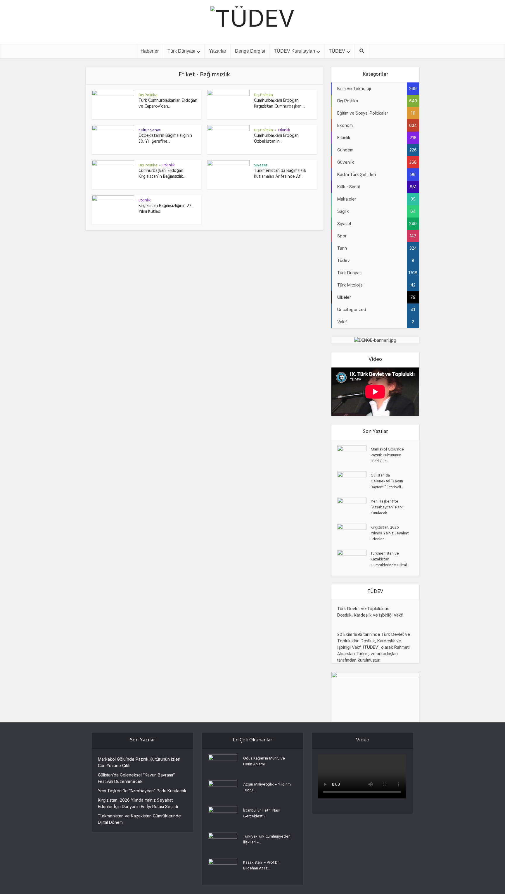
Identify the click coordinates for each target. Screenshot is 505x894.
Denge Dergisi (250, 51)
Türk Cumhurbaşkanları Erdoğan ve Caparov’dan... (168, 104)
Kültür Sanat (149, 129)
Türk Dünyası (181, 51)
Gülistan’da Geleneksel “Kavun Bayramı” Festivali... (387, 481)
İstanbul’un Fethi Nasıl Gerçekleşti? (261, 813)
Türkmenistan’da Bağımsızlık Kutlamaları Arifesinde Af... (280, 174)
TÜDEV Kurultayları (294, 51)
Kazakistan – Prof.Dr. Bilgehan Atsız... (261, 865)
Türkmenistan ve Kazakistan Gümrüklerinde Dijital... (390, 559)
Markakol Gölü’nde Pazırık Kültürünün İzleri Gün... (387, 455)
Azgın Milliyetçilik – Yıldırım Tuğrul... (267, 787)
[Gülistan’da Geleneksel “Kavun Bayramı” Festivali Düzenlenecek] (354, 482)
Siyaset (260, 165)
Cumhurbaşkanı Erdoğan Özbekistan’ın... (276, 139)
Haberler (150, 51)
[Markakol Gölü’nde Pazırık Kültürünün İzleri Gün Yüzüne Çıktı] (354, 456)
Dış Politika (148, 94)
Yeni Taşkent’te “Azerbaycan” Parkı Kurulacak (387, 507)
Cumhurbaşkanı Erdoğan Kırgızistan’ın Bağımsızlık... (162, 174)
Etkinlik (284, 129)
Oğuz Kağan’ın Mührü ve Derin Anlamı (264, 761)
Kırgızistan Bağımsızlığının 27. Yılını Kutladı (165, 209)
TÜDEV (337, 51)
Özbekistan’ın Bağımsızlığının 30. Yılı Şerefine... (165, 139)
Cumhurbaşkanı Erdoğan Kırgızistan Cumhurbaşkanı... (279, 104)
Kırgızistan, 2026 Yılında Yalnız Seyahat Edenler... (390, 533)
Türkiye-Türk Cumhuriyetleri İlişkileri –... (266, 839)
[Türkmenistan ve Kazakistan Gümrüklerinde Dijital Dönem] (354, 560)
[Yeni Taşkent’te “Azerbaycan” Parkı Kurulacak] (354, 508)
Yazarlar (217, 51)
